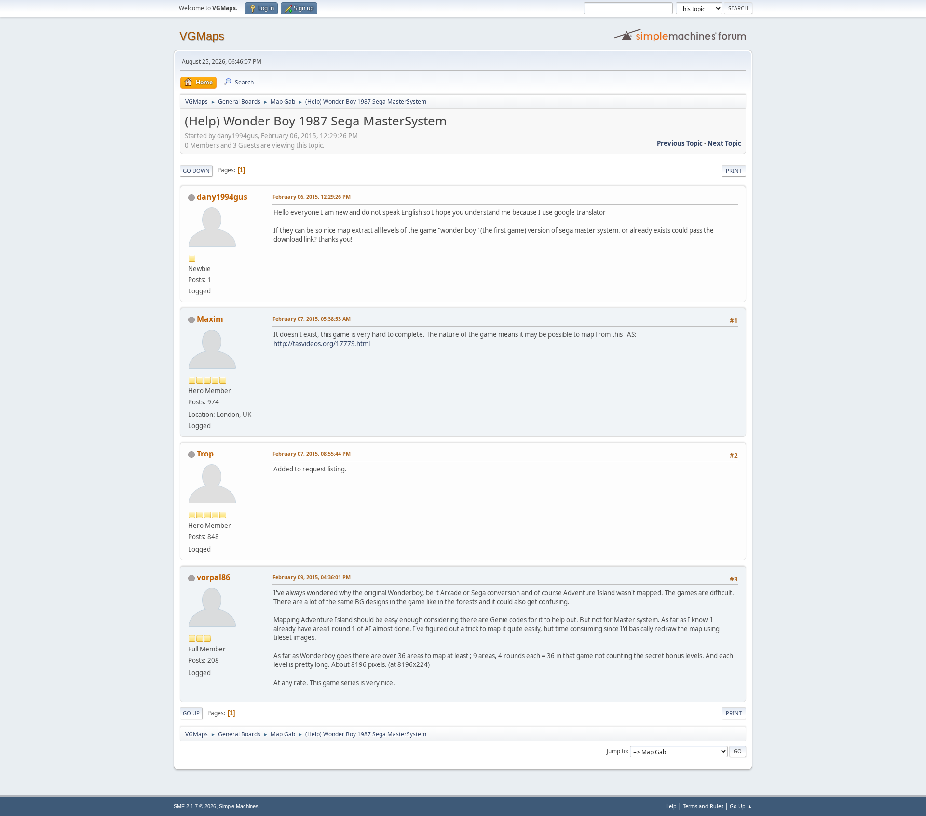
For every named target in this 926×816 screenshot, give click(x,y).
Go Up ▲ (741, 806)
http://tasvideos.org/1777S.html (321, 343)
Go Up (191, 713)
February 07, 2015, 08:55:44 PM (311, 453)
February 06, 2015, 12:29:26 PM (311, 196)
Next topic (724, 143)
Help (671, 806)
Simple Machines (239, 806)
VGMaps (201, 35)
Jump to (617, 751)
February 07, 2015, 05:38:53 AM (311, 318)
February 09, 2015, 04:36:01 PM (311, 577)
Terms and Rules (703, 806)
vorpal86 (213, 577)
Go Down (196, 170)
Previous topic (680, 143)
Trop (205, 453)
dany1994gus (222, 197)
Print (734, 170)
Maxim (210, 319)
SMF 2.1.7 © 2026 (195, 806)
